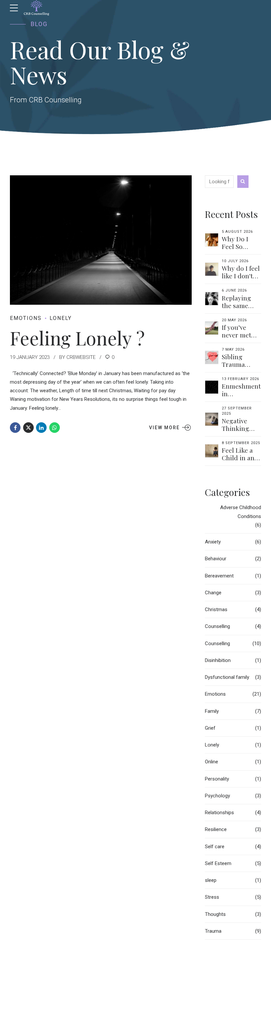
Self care (214, 847)
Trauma (213, 931)
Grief (210, 728)
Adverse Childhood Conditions (240, 512)
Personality (217, 779)
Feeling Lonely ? (77, 337)
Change (213, 593)
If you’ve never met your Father (239, 335)
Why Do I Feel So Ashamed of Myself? (239, 250)
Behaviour (215, 559)
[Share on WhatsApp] (54, 427)
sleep (210, 880)
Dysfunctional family (227, 677)
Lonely (61, 318)
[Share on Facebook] (15, 427)
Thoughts (215, 914)
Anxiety (213, 542)
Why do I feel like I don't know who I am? (241, 279)
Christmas (216, 609)
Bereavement (219, 576)
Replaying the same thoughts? (237, 305)
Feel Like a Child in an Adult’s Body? (238, 461)
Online (211, 762)
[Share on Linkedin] (41, 427)
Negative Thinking (235, 424)
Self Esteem (218, 863)
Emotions (26, 318)
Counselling (217, 626)
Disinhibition (218, 660)
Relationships (219, 813)
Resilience (216, 829)
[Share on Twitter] (28, 427)
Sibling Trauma (233, 360)
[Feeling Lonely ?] (101, 240)
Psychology (217, 796)
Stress (212, 897)
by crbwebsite (77, 357)
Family (212, 711)
